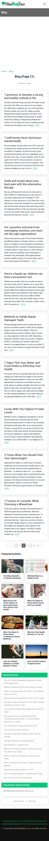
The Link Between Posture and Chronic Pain (20, 726)
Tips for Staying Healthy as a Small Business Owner (11, 663)
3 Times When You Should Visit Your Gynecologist (23, 456)
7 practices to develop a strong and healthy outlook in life (23, 96)
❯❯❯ (37, 125)
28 (34, 545)
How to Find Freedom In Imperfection (36, 662)
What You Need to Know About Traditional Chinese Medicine (11, 635)
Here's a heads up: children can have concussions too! (23, 275)
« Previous (21, 83)
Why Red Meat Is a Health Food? (35, 577)
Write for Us (23, 824)
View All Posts (18, 801)
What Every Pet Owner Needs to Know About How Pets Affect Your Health (10, 605)
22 (27, 545)
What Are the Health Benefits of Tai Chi (36, 633)
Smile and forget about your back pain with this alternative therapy (22, 184)
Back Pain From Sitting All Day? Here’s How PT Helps (24, 698)
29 (38, 545)
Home (3, 71)
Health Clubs (7, 824)
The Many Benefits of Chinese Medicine (12, 577)
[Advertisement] (24, 42)
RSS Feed (32, 801)
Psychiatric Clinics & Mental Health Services (27, 821)
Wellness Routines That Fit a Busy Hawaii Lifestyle (23, 687)
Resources (34, 824)
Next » (29, 83)
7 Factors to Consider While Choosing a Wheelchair (21, 502)
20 (20, 545)
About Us (43, 824)
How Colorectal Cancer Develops (16, 730)
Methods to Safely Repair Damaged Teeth (20, 318)
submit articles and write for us (21, 791)
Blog (11, 71)
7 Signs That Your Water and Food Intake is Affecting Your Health (22, 366)
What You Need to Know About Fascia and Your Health (35, 603)
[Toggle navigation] (44, 4)
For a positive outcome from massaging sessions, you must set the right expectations (23, 231)
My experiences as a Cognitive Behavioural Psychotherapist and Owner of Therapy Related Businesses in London (21, 719)
